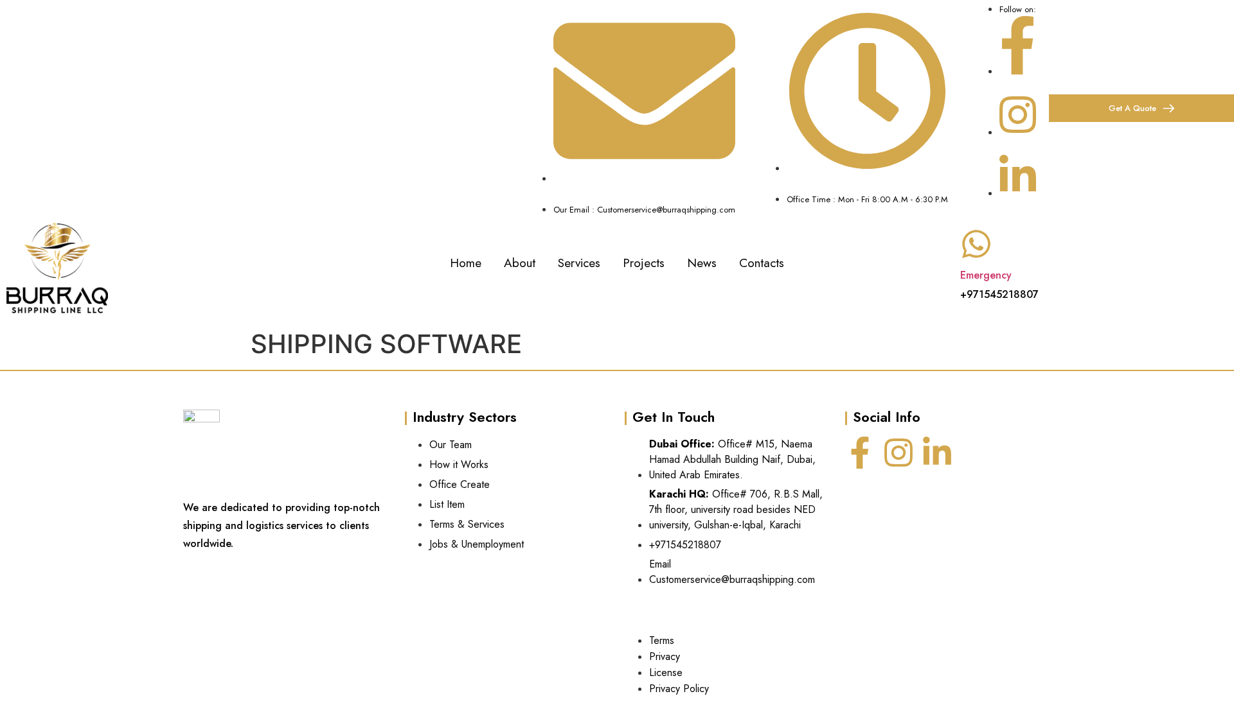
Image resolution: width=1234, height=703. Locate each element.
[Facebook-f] (860, 453)
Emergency (986, 275)
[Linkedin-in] (937, 453)
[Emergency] (976, 244)
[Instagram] (898, 453)
